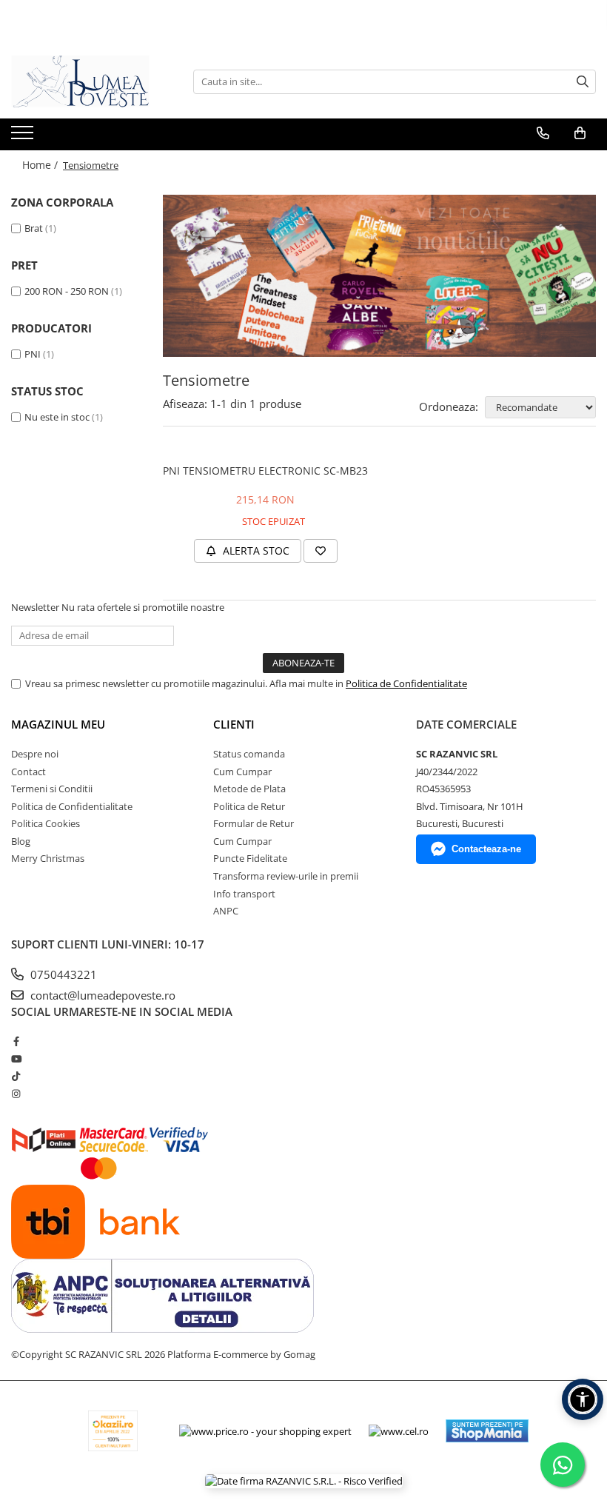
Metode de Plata (249, 788)
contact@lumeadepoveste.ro (101, 995)
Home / (41, 165)
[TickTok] (16, 1076)
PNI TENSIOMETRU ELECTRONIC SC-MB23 (265, 471)
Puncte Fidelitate (250, 858)
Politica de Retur (249, 806)
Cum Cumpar (242, 771)
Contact (28, 771)
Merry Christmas (47, 858)
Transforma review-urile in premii (285, 876)
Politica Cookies (45, 823)
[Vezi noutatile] (379, 276)
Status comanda (249, 753)
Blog (20, 841)
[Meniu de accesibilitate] (582, 1399)
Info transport (244, 893)
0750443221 (62, 974)
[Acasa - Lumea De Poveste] (85, 81)
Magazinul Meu (58, 724)
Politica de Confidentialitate (406, 683)
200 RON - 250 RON (66, 291)
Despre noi (34, 753)
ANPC (225, 910)
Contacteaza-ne (486, 848)
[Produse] (24, 137)
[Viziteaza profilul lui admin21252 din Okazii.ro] (113, 1431)
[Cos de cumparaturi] (580, 133)
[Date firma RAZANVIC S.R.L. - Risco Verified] (304, 1480)
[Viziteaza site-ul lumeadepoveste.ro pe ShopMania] (487, 1430)
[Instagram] (16, 1093)
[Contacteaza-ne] (543, 133)
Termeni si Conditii (52, 788)
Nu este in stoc (57, 417)
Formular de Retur (253, 823)
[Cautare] (582, 82)
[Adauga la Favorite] (321, 551)
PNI (32, 354)
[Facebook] (16, 1041)
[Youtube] (16, 1058)
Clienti (234, 724)
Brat (33, 228)
